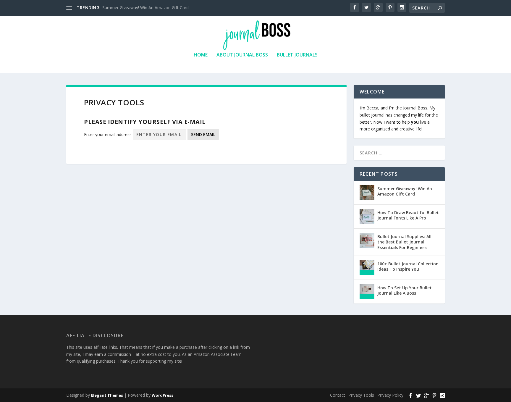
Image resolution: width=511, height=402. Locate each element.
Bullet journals (297, 55)
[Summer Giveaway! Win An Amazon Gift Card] (367, 192)
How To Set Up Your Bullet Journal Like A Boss (404, 290)
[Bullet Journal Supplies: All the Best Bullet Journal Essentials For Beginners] (367, 240)
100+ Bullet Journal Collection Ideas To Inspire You (408, 266)
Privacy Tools (361, 395)
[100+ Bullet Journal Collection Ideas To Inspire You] (367, 267)
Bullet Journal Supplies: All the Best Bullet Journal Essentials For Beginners (404, 242)
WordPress (162, 395)
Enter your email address (108, 134)
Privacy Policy (390, 395)
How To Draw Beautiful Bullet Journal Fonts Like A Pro (408, 215)
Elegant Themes (107, 395)
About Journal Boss (242, 55)
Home (201, 55)
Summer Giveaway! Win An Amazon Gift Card (145, 7)
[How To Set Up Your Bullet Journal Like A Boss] (367, 291)
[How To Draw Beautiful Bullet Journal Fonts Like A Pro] (367, 216)
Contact (337, 395)
